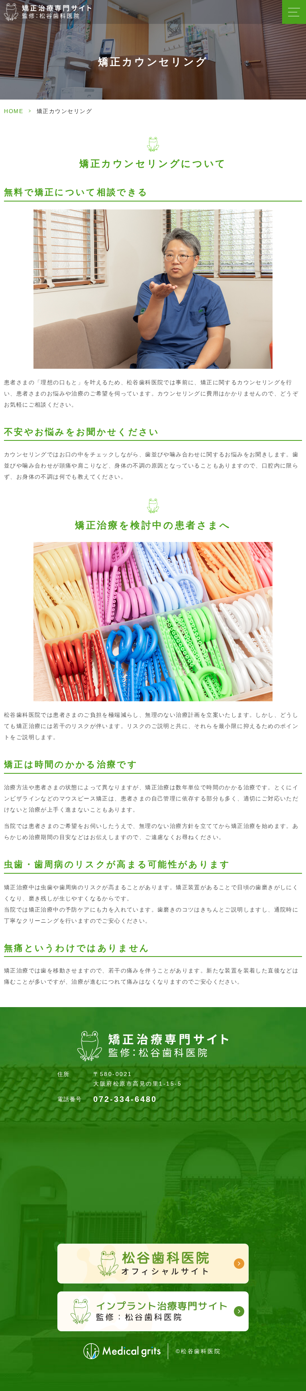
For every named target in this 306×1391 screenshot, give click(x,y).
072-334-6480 (125, 1099)
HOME (13, 111)
